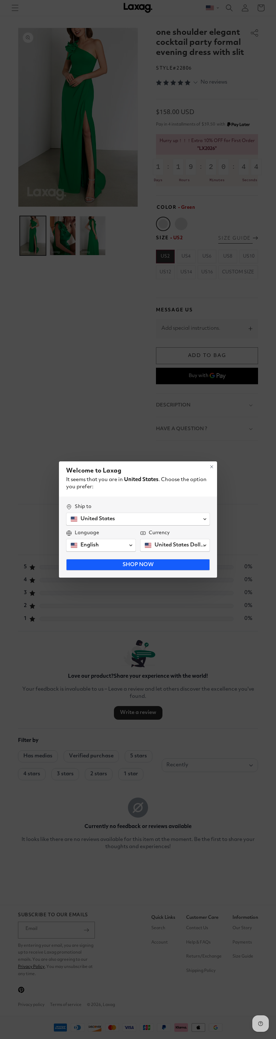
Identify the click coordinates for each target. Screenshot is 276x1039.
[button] (138, 519)
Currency (159, 532)
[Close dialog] (212, 467)
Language (87, 532)
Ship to (83, 506)
